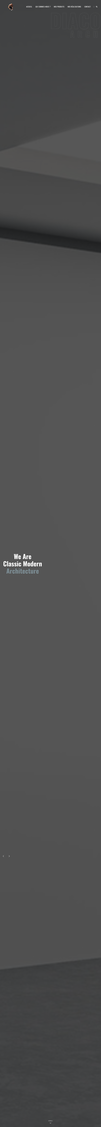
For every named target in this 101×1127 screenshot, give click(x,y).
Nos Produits (59, 6)
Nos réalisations (74, 6)
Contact (87, 6)
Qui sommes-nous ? (43, 6)
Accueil (29, 6)
